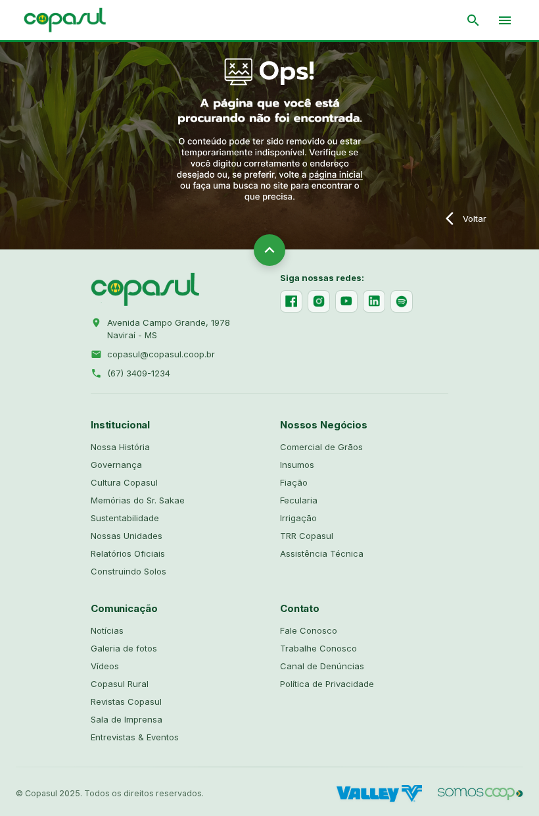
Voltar (474, 218)
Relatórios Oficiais (128, 553)
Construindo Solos (128, 571)
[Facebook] (291, 301)
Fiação (294, 482)
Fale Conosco (308, 630)
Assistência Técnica (321, 553)
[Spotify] (401, 301)
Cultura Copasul (124, 482)
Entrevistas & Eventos (135, 737)
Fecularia (298, 500)
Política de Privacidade (327, 683)
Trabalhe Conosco (318, 648)
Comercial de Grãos (321, 447)
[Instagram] (319, 301)
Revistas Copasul (126, 701)
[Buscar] (473, 20)
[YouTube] (346, 301)
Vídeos (105, 666)
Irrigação (298, 518)
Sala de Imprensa (126, 719)
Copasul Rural (120, 683)
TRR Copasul (306, 535)
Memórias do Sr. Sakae (138, 500)
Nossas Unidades (126, 535)
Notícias (107, 630)
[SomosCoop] (480, 793)
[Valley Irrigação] (379, 793)
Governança (116, 464)
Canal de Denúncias (322, 666)
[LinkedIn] (374, 301)
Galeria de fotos (124, 648)
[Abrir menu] (505, 20)
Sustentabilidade (125, 518)
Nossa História (120, 447)
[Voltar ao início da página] (269, 250)
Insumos (297, 464)
